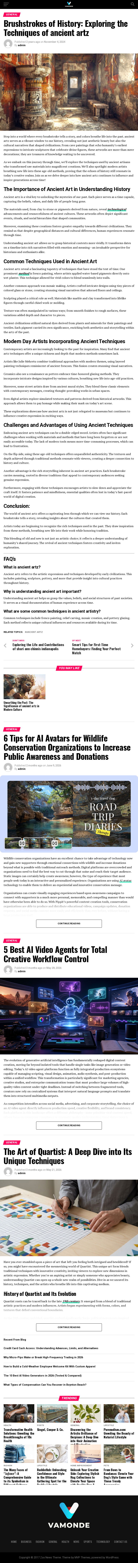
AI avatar (125, 880)
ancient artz (34, 632)
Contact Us (120, 1542)
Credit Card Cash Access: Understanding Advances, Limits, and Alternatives (51, 1348)
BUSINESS (26, 1542)
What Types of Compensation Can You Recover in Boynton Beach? (45, 1384)
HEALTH (65, 1542)
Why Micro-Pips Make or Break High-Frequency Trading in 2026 (43, 1357)
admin (22, 45)
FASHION (40, 1542)
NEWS (76, 1542)
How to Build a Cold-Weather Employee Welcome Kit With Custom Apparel (49, 1366)
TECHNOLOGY (103, 1542)
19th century (71, 1301)
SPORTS (88, 1542)
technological (116, 209)
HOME (14, 1542)
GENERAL (53, 1542)
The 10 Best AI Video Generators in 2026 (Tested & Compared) (43, 1375)
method (24, 273)
